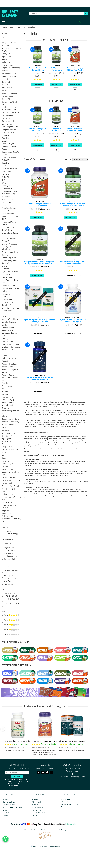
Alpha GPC (6, 62)
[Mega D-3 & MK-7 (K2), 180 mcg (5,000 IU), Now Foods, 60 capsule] (45, 725)
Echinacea (6, 196)
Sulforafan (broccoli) (10, 469)
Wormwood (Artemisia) (11, 519)
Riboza (4, 416)
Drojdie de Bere (8, 188)
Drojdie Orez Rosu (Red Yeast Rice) (9, 192)
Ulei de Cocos (7, 494)
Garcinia (5, 225)
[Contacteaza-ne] (80, 22)
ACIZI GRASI (36, 802)
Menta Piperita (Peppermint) (8, 329)
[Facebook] (38, 772)
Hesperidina (7, 277)
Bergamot (6, 82)
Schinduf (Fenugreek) (10, 433)
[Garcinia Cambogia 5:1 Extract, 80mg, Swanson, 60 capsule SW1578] (37, 54)
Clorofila (5, 141)
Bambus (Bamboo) (9, 76)
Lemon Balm (7, 310)
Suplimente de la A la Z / (18, 27)
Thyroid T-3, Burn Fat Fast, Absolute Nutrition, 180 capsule (72, 321)
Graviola (5, 266)
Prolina (5, 389)
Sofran (4, 458)
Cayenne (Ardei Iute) (10, 127)
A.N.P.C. (6, 810)
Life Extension (9, 578)
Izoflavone (6, 294)
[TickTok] (47, 772)
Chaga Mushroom (9, 129)
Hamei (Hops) (7, 274)
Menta (4, 325)
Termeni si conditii (10, 805)
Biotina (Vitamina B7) (10, 93)
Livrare (5, 799)
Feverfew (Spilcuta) (9, 208)
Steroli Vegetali (8, 463)
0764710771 (74, 771)
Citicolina (5, 138)
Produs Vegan (9, 556)
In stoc (6, 531)
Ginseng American (9, 244)
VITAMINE (35, 799)
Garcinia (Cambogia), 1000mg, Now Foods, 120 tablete (75, 69)
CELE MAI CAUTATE (38, 795)
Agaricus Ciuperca (9, 56)
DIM (3, 180)
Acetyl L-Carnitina (9, 42)
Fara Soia (7, 553)
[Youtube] (43, 772)
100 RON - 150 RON (11, 599)
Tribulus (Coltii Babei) (10, 486)
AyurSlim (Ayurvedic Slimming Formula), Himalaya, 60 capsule (39, 321)
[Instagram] (51, 772)
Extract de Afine (8, 199)
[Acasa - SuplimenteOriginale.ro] (13, 13)
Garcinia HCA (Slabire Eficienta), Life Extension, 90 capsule (39, 379)
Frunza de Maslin (9, 222)
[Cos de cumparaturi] (86, 22)
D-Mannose (6, 171)
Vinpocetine (7, 510)
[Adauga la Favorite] (37, 89)
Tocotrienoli (7, 483)
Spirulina (5, 461)
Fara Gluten (8, 550)
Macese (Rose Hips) (10, 319)
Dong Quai (6, 185)
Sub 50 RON (8, 593)
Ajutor (5, 816)
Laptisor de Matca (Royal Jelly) (9, 303)
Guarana (5, 269)
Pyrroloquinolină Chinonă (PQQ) (9, 398)
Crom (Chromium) (9, 168)
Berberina (6, 79)
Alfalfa (4, 59)
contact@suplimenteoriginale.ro (73, 777)
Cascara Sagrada (8, 124)
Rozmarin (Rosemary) (11, 422)
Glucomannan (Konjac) (11, 252)
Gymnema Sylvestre (10, 271)
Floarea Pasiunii (8, 211)
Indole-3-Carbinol (9, 285)
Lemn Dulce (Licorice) (10, 308)
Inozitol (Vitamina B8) (10, 288)
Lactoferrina (7, 299)
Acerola (5, 40)
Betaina (5, 90)
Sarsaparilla (6, 430)
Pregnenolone (7, 386)
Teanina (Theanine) (9, 477)
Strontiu (5, 466)
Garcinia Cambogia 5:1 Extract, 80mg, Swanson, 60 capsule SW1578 (37, 69)
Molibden (5, 336)
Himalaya (7, 575)
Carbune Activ (7, 115)
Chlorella (5, 135)
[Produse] (3, 23)
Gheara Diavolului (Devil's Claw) (9, 228)
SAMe (4, 427)
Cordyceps (6, 166)
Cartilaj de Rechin (9, 121)
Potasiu (5, 383)
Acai (3, 37)
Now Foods (8, 581)
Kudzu (4, 297)
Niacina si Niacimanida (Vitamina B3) (11, 348)
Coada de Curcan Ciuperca (9, 147)
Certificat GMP (9, 559)
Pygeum (5, 394)
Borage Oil (6, 99)
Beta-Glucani (7, 85)
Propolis (5, 391)
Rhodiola (5, 408)
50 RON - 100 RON (11, 596)
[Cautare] (86, 13)
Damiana (5, 174)
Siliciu (4, 452)
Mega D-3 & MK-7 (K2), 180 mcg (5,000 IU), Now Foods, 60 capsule (56, 741)
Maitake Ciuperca (9, 322)
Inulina (4, 291)
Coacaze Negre (8, 144)
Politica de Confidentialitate (13, 784)
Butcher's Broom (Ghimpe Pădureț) (9, 108)
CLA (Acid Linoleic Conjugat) (9, 52)
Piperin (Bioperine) (9, 375)
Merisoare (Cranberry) (11, 333)
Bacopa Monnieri (9, 73)
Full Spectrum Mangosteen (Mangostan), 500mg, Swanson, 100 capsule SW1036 (56, 69)
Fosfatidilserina (8, 213)
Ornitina (5, 355)
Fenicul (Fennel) (8, 202)
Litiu (3, 313)
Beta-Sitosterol (8, 87)
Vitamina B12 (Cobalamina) (7, 514)
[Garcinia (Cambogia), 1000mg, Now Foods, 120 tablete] (75, 54)
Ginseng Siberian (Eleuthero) (9, 248)
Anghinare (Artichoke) (11, 68)
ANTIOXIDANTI (37, 807)
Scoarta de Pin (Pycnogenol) (8, 437)
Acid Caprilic (7, 45)
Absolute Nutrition (11, 570)
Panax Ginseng (8, 361)
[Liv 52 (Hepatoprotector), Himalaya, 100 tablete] (72, 725)
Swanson (7, 584)
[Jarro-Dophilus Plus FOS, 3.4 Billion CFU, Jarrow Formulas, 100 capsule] (17, 725)
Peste (6, 615)
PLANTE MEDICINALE (39, 813)
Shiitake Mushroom (10, 449)
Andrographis (7, 65)
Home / (6, 27)
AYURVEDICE (36, 810)
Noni (4, 352)
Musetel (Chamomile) (10, 344)
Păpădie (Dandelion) (10, 364)
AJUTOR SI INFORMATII (11, 795)
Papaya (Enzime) (8, 367)
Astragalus (6, 70)
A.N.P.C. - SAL (8, 813)
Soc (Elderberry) (8, 455)
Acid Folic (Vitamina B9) (11, 48)
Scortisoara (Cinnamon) (6, 442)
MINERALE (36, 805)
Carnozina (6, 118)
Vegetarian (8, 547)
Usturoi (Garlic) (8, 502)
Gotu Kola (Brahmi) (9, 258)
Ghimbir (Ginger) (9, 238)
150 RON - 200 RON (11, 604)
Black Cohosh (7, 96)
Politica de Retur (9, 802)
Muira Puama (7, 341)
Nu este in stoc (10, 534)
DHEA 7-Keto (7, 177)
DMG (4, 183)
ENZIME (35, 816)
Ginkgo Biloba (7, 241)
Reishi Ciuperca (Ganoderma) (8, 403)
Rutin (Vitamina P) (9, 424)
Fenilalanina (7, 205)
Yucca (4, 521)
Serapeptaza (7, 446)
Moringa (5, 338)
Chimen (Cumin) (8, 132)
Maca (4, 316)
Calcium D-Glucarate (10, 112)
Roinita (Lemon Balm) (10, 419)
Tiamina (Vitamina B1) (11, 480)
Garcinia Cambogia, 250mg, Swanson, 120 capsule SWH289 (73, 263)
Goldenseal (6, 255)
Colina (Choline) (8, 160)
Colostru (5, 163)
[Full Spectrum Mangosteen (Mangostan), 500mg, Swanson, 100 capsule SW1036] (56, 54)
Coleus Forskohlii (9, 157)
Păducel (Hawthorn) (10, 358)
